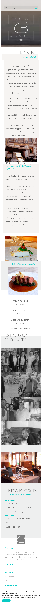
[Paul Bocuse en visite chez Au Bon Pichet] (21, 396)
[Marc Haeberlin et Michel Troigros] (21, 420)
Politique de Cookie (30, 597)
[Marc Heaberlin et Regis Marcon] (21, 372)
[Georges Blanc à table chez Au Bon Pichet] (21, 445)
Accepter (6, 601)
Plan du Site (9, 580)
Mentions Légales (10, 576)
